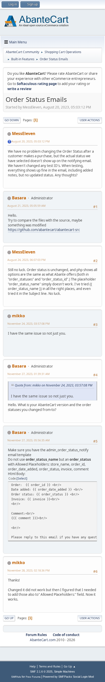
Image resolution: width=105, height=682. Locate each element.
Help (33, 666)
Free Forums (33, 676)
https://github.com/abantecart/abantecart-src (44, 229)
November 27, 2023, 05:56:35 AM (28, 440)
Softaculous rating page (37, 83)
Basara (19, 198)
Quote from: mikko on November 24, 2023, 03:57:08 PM (53, 385)
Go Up (9, 618)
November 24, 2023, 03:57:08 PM (28, 323)
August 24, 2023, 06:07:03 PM (26, 260)
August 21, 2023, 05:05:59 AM (26, 206)
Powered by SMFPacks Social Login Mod (68, 676)
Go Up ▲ (70, 666)
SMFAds (16, 676)
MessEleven (23, 133)
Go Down (12, 120)
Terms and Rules (49, 666)
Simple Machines (64, 671)
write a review (19, 89)
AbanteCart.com (43, 640)
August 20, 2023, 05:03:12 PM (30, 141)
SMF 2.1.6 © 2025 (41, 671)
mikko (18, 316)
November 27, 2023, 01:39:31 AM (28, 374)
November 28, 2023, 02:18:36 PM (28, 570)
